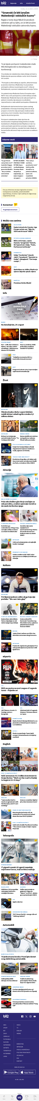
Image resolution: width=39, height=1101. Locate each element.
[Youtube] (35, 1016)
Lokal (5, 1056)
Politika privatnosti (23, 1052)
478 (9, 225)
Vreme (19, 1033)
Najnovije (13, 3)
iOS (14, 899)
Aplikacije (20, 1055)
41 (9, 253)
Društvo (17, 280)
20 (9, 267)
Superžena (6, 1045)
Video (18, 1025)
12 (17, 330)
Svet (15, 267)
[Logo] (3, 3)
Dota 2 (15, 731)
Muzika (15, 631)
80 (9, 238)
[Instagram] (31, 1016)
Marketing (20, 1044)
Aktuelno (4, 409)
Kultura (6, 1042)
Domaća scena (17, 718)
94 (9, 280)
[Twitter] (26, 1016)
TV (17, 1028)
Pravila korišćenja (23, 1049)
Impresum (20, 1047)
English (4, 797)
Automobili (7, 1053)
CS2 (2, 708)
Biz (4, 1030)
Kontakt (19, 1061)
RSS (18, 1058)
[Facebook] (22, 1016)
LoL (2, 685)
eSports (6, 1048)
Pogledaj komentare (10, 210)
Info (4, 1025)
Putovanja (7, 1039)
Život (5, 1033)
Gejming (23, 887)
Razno (3, 322)
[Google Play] (11, 1072)
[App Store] (28, 1072)
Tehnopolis (7, 1050)
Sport (5, 1028)
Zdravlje (6, 1036)
